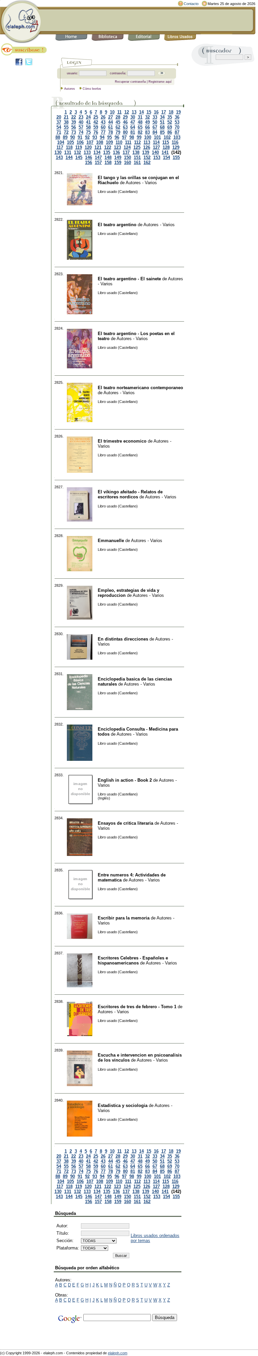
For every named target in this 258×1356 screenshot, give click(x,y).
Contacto (191, 4)
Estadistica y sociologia (122, 1105)
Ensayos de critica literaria (125, 823)
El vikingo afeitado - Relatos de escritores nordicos (130, 494)
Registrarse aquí (160, 81)
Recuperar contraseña (130, 81)
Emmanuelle (111, 540)
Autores (69, 88)
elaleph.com (117, 1353)
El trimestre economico (122, 441)
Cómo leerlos (92, 88)
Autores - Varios (141, 182)
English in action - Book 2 (125, 780)
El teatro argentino (117, 224)
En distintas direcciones (123, 639)
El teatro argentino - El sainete (129, 278)
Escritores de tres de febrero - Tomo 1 (137, 1006)
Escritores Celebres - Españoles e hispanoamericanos (133, 960)
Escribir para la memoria (123, 917)
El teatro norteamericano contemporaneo (140, 387)
